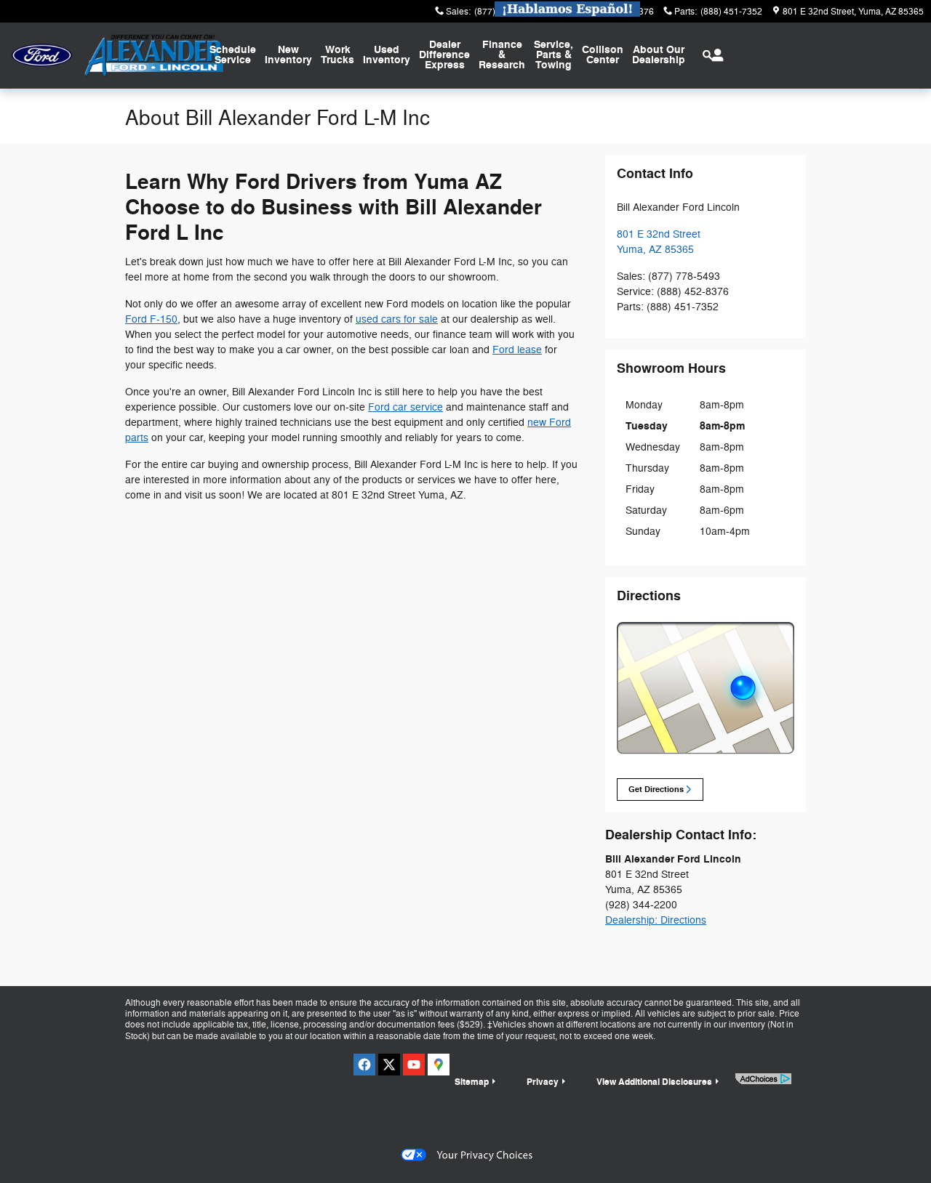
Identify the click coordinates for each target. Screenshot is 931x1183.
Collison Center (602, 55)
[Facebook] (364, 1064)
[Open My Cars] (714, 55)
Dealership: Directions (655, 920)
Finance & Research (502, 55)
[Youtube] (414, 1064)
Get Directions (656, 789)
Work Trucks (337, 55)
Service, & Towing (553, 55)
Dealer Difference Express (444, 55)
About (658, 55)
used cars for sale (397, 319)
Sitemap (472, 1082)
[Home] (41, 55)
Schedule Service (232, 55)
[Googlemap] (438, 1064)
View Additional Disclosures (654, 1082)
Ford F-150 (151, 319)
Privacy (543, 1082)
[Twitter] (389, 1064)
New (288, 55)
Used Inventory (386, 55)
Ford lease (517, 350)
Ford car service (405, 407)
